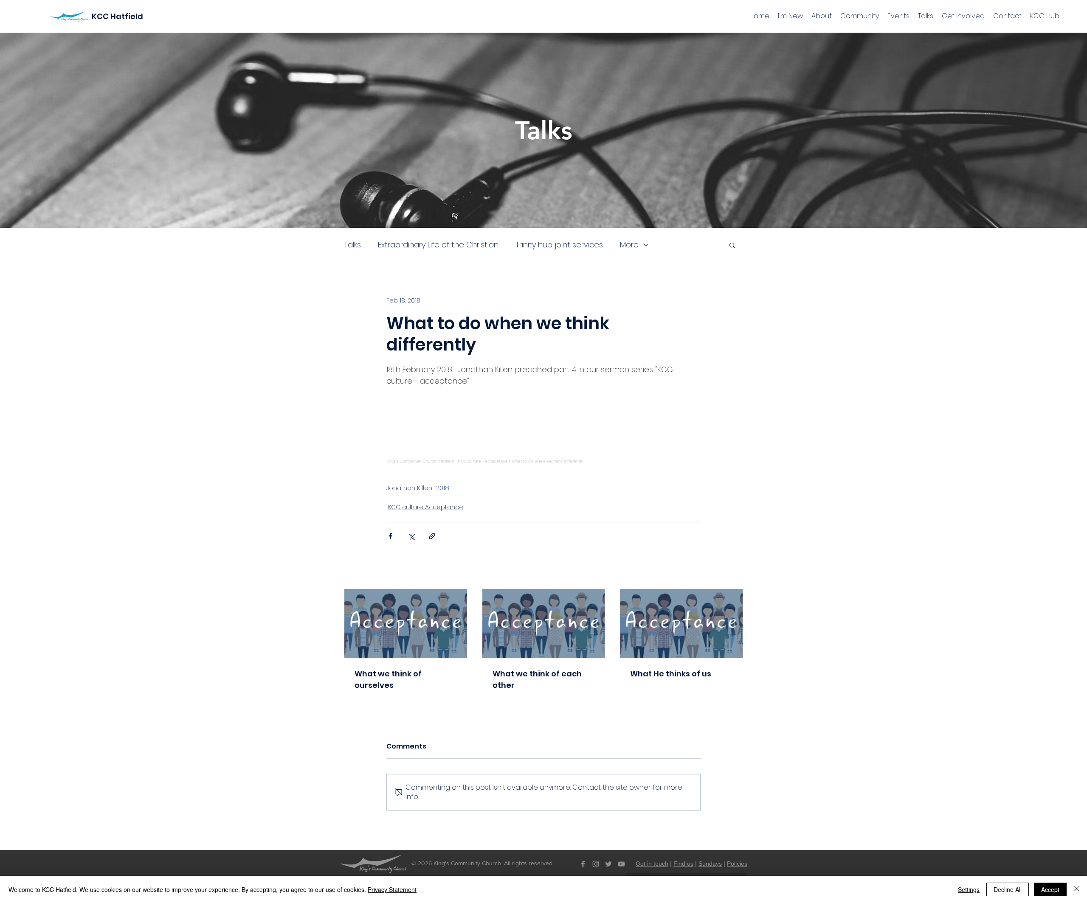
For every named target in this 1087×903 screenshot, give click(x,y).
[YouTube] (621, 864)
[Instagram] (595, 864)
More (629, 245)
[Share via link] (432, 536)
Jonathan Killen (409, 487)
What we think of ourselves (388, 679)
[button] (732, 244)
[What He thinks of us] (681, 623)
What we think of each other (537, 679)
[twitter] (608, 864)
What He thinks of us (670, 673)
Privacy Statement (392, 889)
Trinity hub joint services (559, 245)
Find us (683, 863)
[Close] (1077, 889)
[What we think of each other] (543, 623)
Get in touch (652, 863)
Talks (352, 245)
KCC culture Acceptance (425, 507)
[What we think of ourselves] (405, 623)
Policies (737, 863)
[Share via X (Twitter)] (411, 536)
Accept (1050, 889)
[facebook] (583, 864)
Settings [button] (969, 889)
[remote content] (543, 425)
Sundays (710, 863)
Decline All (1008, 889)
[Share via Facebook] (390, 536)
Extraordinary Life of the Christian (438, 245)
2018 (442, 487)
